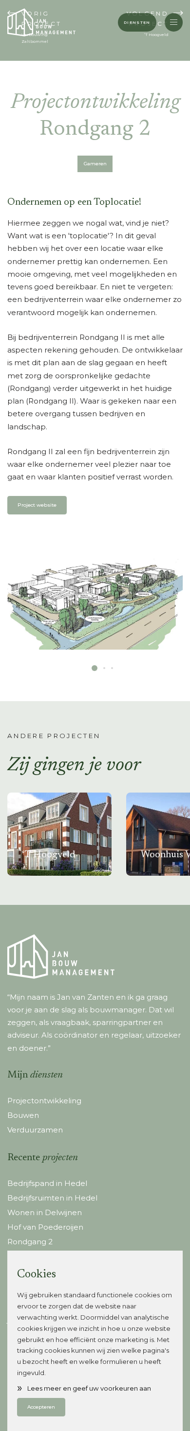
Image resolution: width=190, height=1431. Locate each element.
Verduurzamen (35, 1129)
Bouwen (23, 1115)
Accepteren (41, 1407)
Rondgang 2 (30, 1241)
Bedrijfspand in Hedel (47, 1183)
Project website (37, 505)
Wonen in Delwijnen (44, 1212)
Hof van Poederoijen (45, 1227)
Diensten (137, 22)
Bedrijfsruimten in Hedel (52, 1197)
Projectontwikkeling (44, 1100)
